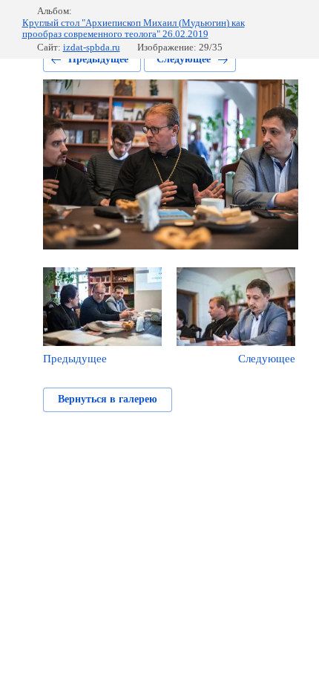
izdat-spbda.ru (91, 47)
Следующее (184, 59)
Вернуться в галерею (107, 399)
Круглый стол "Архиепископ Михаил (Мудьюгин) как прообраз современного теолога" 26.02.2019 (133, 28)
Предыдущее (98, 59)
